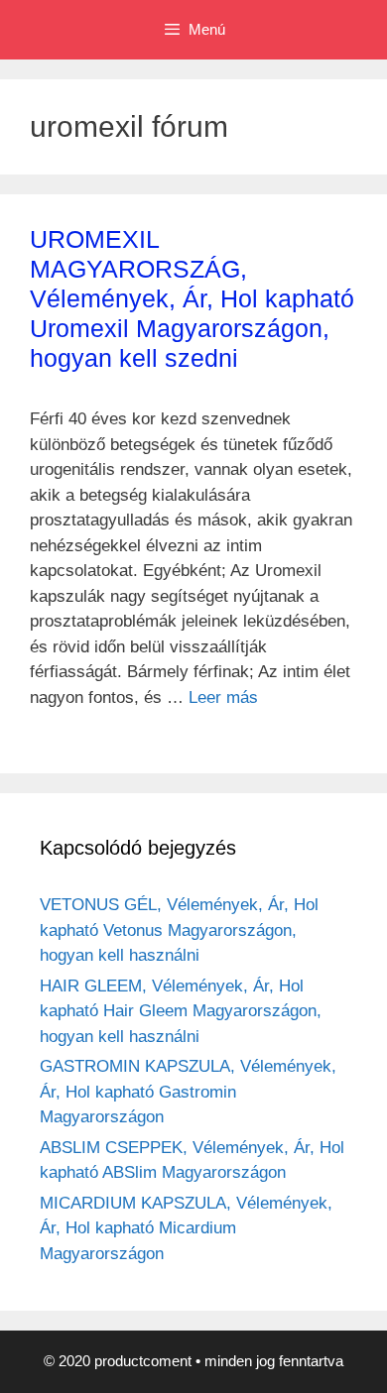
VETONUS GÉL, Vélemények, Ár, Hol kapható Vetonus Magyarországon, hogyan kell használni (179, 930)
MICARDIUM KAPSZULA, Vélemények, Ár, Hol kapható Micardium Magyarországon (186, 1228)
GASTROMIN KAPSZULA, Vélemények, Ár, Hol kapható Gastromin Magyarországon (188, 1091)
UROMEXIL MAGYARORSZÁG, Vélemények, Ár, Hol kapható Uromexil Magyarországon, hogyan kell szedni (192, 298)
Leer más (223, 697)
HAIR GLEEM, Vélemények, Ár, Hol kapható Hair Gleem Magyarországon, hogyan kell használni (181, 1011)
